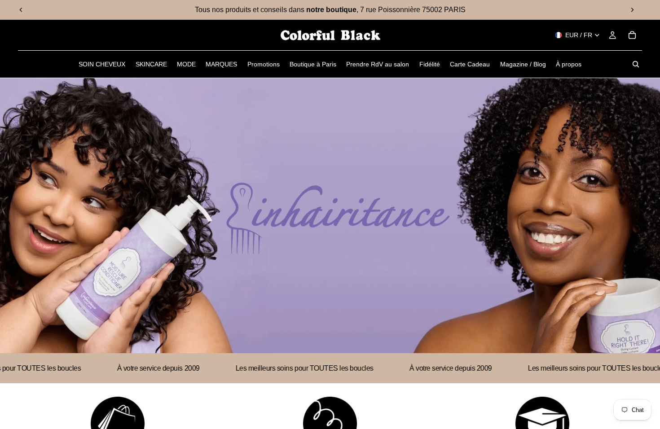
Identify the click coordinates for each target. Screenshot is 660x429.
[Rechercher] (636, 64)
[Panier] (632, 35)
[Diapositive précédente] (21, 10)
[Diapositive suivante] (632, 10)
